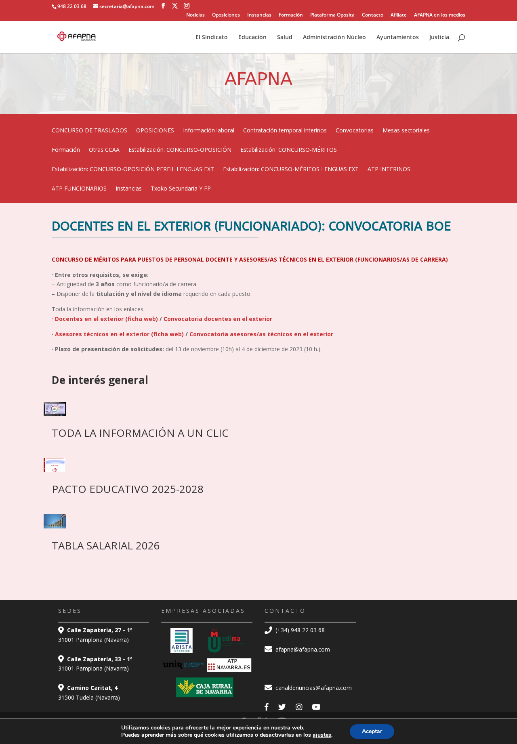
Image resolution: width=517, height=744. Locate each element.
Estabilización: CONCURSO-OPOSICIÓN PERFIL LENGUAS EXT (133, 169)
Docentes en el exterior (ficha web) (107, 319)
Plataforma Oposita (332, 15)
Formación (291, 15)
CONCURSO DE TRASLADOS (89, 131)
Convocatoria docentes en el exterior (218, 319)
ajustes (322, 735)
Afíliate (399, 15)
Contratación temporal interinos (285, 131)
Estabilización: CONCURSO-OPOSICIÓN (179, 150)
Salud (284, 37)
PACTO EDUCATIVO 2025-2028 (128, 489)
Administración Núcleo (334, 37)
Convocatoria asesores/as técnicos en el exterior (261, 334)
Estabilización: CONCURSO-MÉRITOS (288, 150)
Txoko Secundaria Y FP (181, 189)
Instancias (259, 15)
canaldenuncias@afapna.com (313, 688)
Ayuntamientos (397, 37)
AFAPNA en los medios (439, 15)
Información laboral (208, 131)
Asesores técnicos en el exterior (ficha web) (120, 334)
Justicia (439, 37)
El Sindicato (211, 37)
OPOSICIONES (155, 131)
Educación (252, 37)
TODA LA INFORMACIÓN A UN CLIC (140, 432)
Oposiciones (226, 15)
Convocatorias (355, 131)
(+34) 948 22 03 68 (299, 630)
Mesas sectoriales (406, 131)
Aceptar (372, 731)
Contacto (372, 15)
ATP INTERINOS (389, 169)
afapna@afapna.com (302, 649)
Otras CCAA (104, 150)
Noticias (195, 15)
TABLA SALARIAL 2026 (106, 545)
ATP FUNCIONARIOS (79, 189)
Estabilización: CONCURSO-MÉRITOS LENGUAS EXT (291, 169)
